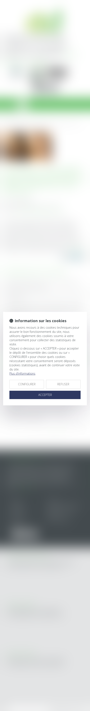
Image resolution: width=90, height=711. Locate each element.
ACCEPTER (45, 395)
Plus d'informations (22, 373)
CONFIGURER (27, 384)
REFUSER (63, 384)
